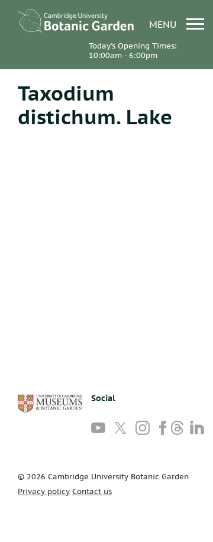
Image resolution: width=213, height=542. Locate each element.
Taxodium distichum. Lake (95, 105)
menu (164, 24)
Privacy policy (44, 491)
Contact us (92, 491)
